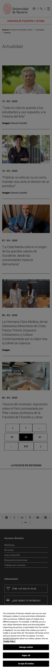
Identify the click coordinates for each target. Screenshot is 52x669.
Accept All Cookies (26, 663)
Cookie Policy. (9, 641)
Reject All (26, 655)
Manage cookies (26, 647)
